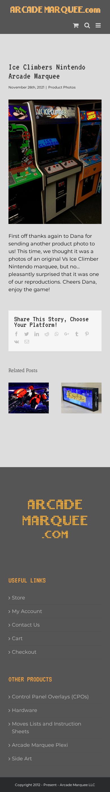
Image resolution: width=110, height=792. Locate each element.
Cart (17, 638)
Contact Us (26, 625)
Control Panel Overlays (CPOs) (50, 697)
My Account (27, 611)
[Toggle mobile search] (87, 25)
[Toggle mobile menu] (99, 25)
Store (18, 598)
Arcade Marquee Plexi (40, 745)
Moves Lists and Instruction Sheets (46, 728)
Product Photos (62, 87)
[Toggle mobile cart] (76, 25)
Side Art (22, 759)
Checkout (24, 652)
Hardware (24, 710)
